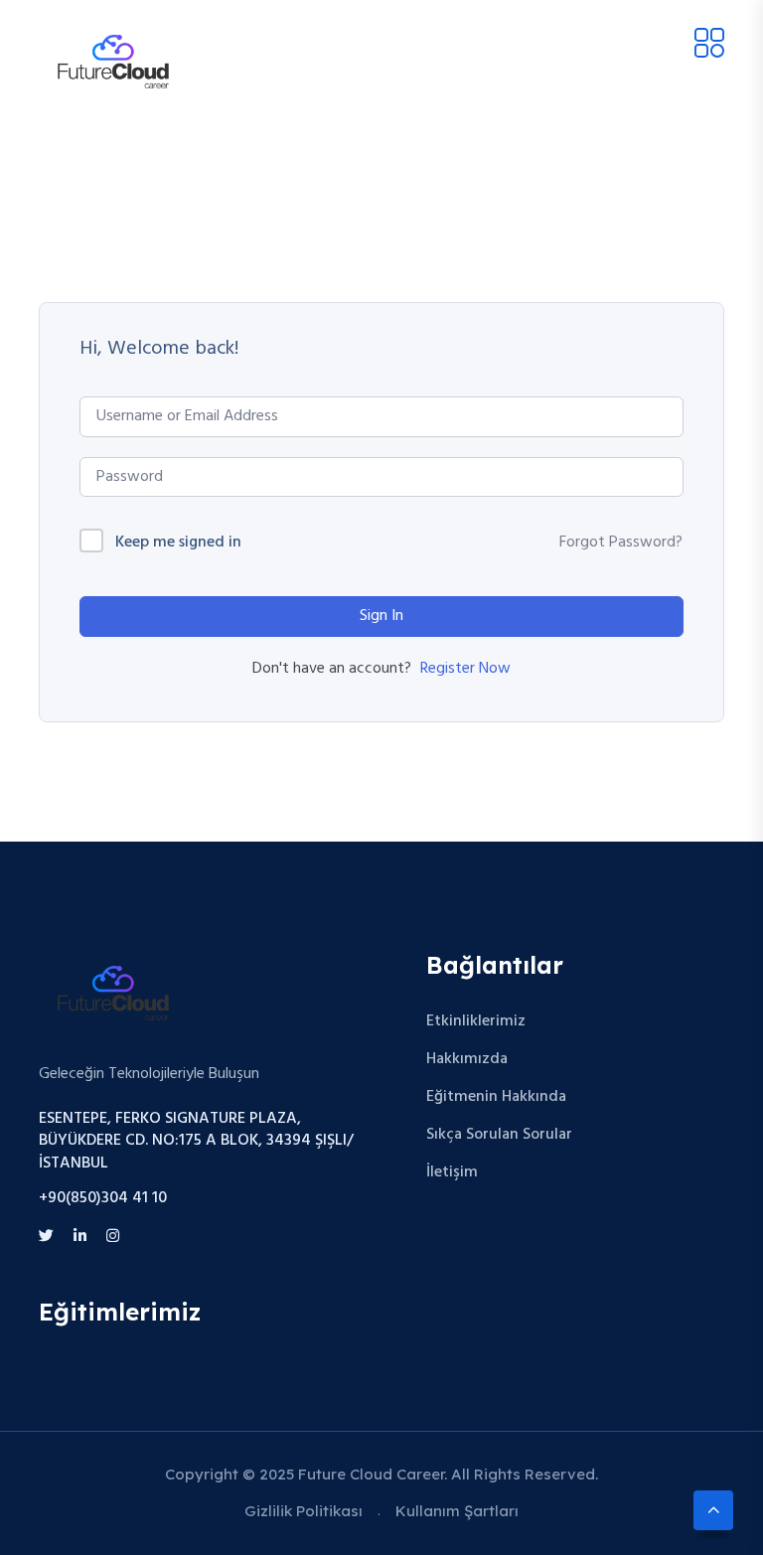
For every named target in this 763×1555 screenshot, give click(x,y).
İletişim (452, 1172)
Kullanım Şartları (457, 1510)
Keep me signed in (178, 543)
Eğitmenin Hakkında (496, 1097)
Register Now (465, 669)
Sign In (381, 616)
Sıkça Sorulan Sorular (499, 1135)
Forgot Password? (621, 542)
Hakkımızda (467, 1059)
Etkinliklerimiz (476, 1021)
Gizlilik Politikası (303, 1510)
